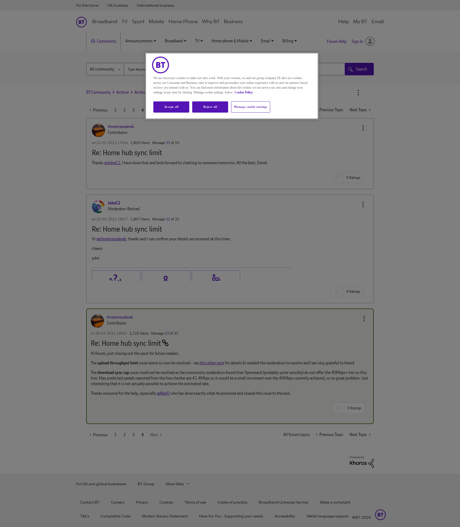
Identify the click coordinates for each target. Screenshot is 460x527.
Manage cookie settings (250, 106)
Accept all (171, 106)
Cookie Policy (244, 92)
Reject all (210, 106)
